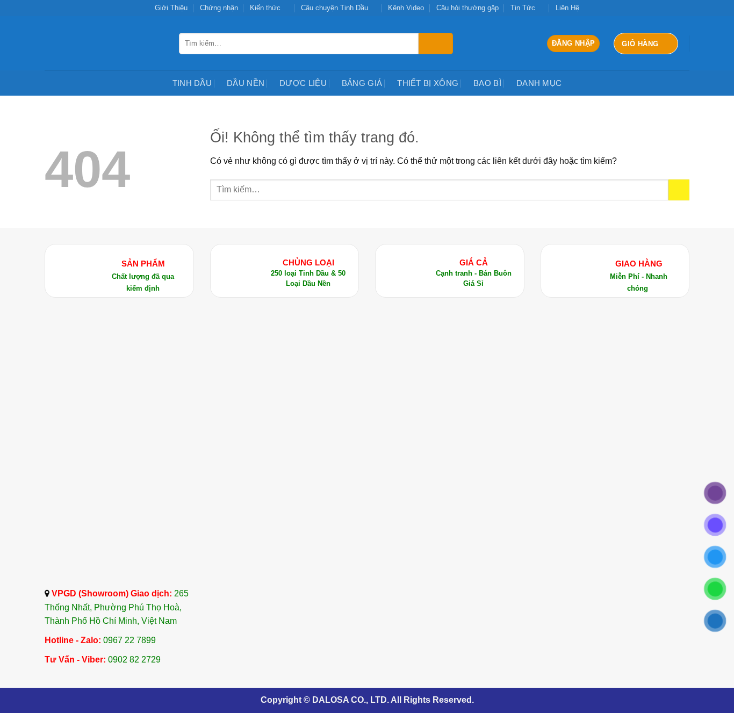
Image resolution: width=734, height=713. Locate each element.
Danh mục (539, 83)
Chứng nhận (219, 8)
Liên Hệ (567, 8)
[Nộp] (436, 43)
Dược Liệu (303, 83)
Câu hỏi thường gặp (467, 8)
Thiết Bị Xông (427, 83)
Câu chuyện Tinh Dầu (334, 8)
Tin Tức (522, 8)
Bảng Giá (362, 83)
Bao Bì (487, 83)
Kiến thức (265, 8)
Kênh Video (406, 8)
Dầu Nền (245, 83)
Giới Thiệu (171, 8)
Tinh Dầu (192, 83)
